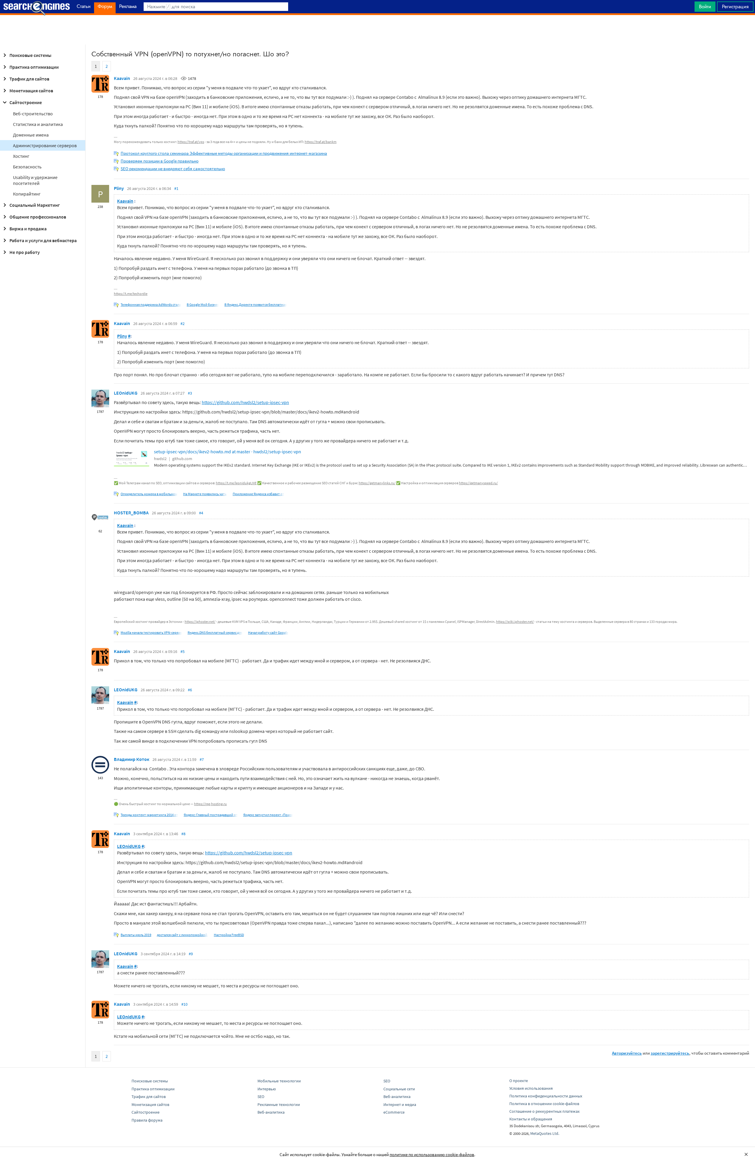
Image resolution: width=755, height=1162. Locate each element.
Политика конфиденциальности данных (545, 1096)
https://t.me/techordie (130, 293)
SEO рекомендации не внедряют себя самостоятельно (173, 168)
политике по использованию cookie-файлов (432, 1154)
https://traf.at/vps (191, 141)
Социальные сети (399, 1089)
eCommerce (394, 1112)
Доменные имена (31, 135)
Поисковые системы (30, 55)
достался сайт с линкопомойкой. (182, 935)
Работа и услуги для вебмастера (43, 240)
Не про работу (24, 252)
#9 (191, 953)
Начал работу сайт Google (268, 632)
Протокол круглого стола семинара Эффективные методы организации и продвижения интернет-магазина (224, 153)
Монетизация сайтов (31, 90)
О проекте (518, 1080)
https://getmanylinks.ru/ (377, 483)
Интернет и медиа (399, 1104)
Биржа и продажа (28, 229)
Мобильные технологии (279, 1081)
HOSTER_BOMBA (131, 513)
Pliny (119, 188)
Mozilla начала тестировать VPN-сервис (151, 632)
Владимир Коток (131, 759)
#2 (182, 323)
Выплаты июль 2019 (136, 935)
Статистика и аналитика (38, 124)
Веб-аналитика (271, 1112)
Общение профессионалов (37, 217)
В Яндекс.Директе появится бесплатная (255, 304)
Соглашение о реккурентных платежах (544, 1111)
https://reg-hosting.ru (210, 804)
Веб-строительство (33, 113)
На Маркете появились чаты (205, 494)
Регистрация (735, 6)
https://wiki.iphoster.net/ (515, 621)
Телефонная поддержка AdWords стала (151, 304)
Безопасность (27, 167)
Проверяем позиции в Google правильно (159, 161)
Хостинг (21, 156)
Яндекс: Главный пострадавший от (211, 815)
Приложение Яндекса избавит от (258, 494)
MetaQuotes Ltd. (544, 1133)
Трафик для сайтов (29, 79)
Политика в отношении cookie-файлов (544, 1103)
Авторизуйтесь (627, 1053)
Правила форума (147, 1120)
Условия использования (531, 1088)
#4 (201, 513)
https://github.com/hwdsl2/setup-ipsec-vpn (245, 402)
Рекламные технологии (278, 1104)
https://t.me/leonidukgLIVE (236, 483)
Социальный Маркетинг (34, 205)
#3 (190, 393)
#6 (190, 689)
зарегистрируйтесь (670, 1053)
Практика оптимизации (34, 67)
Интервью (266, 1089)
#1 (176, 188)
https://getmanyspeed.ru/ (478, 483)
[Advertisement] (377, 30)
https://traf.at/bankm (321, 141)
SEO (260, 1096)
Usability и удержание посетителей (35, 180)
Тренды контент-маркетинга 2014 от (149, 815)
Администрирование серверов (45, 145)
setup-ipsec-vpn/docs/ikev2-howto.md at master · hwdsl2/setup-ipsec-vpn (227, 451)
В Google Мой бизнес (203, 304)
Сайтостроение (25, 102)
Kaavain (122, 78)
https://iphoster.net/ (200, 621)
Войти (705, 6)
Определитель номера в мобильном (149, 494)
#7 (202, 759)
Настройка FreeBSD (229, 935)
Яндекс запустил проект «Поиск (268, 815)
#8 (183, 833)
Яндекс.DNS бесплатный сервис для (215, 632)
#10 (184, 1004)
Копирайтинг (27, 194)
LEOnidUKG (125, 393)
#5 (182, 651)
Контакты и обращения (530, 1119)
